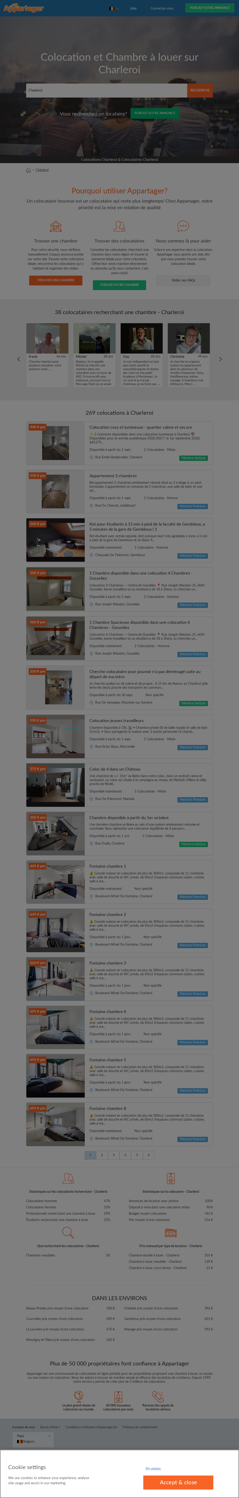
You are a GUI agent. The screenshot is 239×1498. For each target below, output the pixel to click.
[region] (119, 1474)
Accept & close (178, 1482)
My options (153, 1468)
